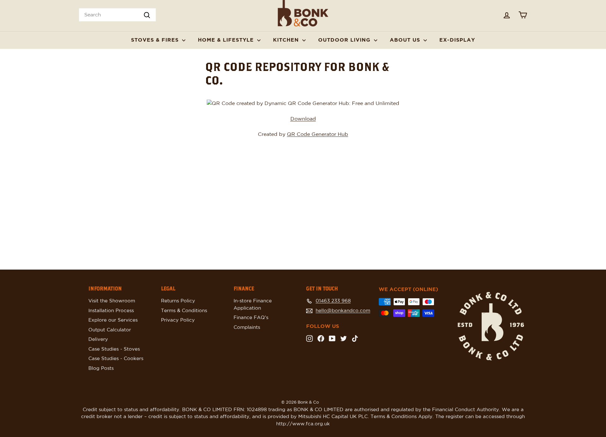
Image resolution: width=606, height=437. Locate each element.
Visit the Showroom (111, 301)
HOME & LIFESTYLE (227, 40)
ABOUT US (406, 40)
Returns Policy (178, 301)
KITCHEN (287, 40)
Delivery (98, 339)
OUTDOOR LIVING (345, 40)
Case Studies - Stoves (114, 349)
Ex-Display (457, 40)
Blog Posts (101, 368)
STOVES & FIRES (156, 40)
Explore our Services (113, 320)
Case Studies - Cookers (115, 358)
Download (303, 118)
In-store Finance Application (253, 305)
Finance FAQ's (251, 317)
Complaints (247, 327)
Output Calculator (109, 330)
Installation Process (111, 310)
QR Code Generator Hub (317, 134)
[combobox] (117, 14)
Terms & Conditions (184, 310)
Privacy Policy (178, 320)
